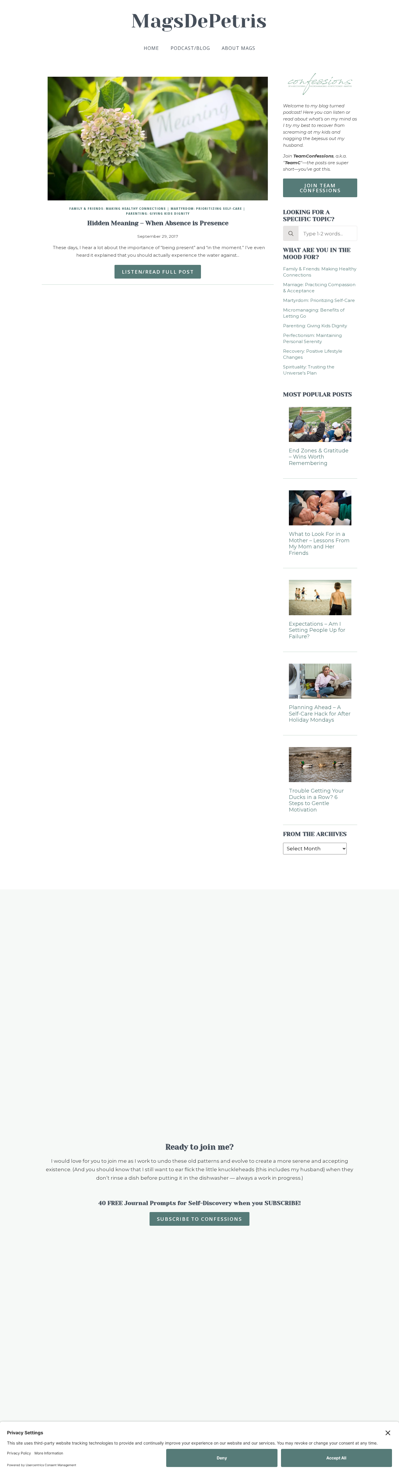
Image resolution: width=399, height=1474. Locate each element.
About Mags (238, 48)
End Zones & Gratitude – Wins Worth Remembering (318, 457)
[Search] (291, 233)
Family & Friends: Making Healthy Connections (117, 209)
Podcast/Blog (190, 48)
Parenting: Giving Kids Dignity (158, 213)
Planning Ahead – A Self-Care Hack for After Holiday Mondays (320, 713)
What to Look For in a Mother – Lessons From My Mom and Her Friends (319, 543)
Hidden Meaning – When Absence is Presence (157, 223)
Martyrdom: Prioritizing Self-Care (206, 209)
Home (151, 48)
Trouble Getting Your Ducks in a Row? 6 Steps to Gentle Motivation (316, 800)
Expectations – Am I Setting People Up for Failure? (317, 630)
